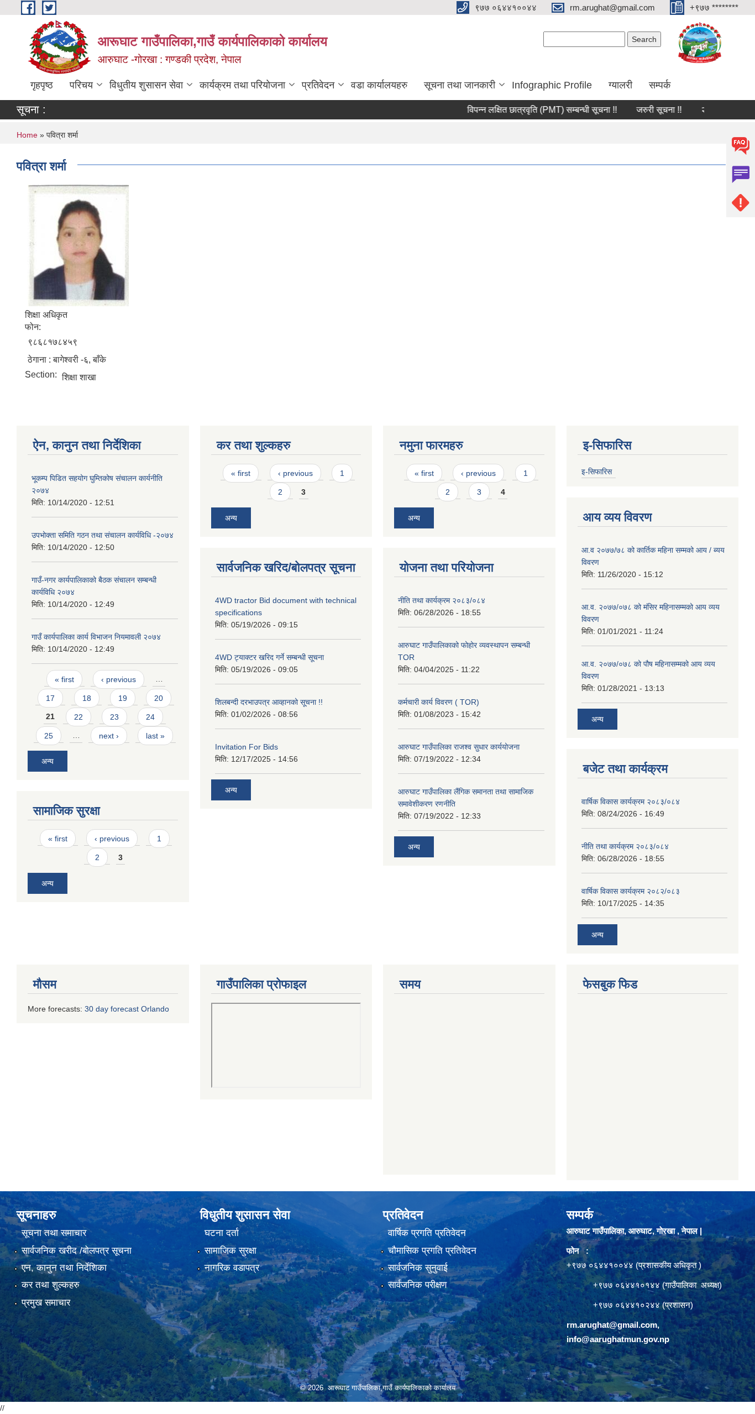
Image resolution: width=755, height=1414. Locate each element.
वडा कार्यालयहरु (379, 85)
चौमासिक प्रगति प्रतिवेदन (432, 1250)
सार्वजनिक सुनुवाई (418, 1268)
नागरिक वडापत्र (232, 1268)
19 (122, 698)
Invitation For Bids (246, 746)
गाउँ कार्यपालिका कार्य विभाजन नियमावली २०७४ (96, 636)
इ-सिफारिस (596, 471)
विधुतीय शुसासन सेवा (146, 85)
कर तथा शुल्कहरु (51, 1285)
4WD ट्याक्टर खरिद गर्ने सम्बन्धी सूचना (269, 657)
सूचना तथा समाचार (54, 1233)
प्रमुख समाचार (46, 1302)
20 (158, 698)
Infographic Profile (552, 85)
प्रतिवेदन (318, 85)
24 (150, 717)
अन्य (47, 761)
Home (27, 134)
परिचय (81, 85)
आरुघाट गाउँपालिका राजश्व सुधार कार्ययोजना (459, 746)
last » (155, 735)
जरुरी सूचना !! (638, 109)
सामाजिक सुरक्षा (230, 1250)
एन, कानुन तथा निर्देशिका (64, 1268)
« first (64, 679)
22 (78, 717)
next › (109, 735)
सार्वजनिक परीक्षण (417, 1285)
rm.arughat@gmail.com (612, 1324)
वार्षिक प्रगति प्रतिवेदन (427, 1233)
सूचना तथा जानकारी (459, 85)
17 (50, 698)
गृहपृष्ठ (41, 85)
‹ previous (118, 679)
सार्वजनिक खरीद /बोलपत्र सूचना (77, 1250)
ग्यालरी (620, 85)
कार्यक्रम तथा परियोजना (242, 85)
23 (114, 717)
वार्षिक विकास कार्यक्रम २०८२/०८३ (630, 891)
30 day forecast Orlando (127, 1008)
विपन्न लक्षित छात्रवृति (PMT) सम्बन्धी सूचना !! (521, 109)
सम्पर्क (659, 85)
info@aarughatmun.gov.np (618, 1339)
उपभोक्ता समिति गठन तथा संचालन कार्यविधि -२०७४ (103, 535)
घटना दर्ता (222, 1233)
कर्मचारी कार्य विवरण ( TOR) (438, 702)
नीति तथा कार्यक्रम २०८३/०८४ (441, 600)
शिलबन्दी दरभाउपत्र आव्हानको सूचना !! (269, 702)
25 (48, 735)
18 (86, 698)
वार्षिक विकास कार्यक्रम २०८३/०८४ (630, 801)
